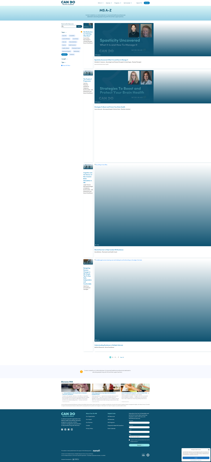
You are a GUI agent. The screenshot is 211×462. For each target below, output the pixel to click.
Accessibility (72, 35)
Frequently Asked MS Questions (116, 425)
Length (64, 59)
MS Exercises (111, 419)
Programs (117, 3)
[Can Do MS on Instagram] (68, 429)
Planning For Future (76, 48)
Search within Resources (67, 24)
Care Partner (75, 38)
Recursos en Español (66, 51)
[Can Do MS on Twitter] (65, 429)
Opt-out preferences (194, 460)
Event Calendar (111, 428)
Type (63, 62)
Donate (147, 3)
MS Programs (111, 422)
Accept (196, 457)
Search (138, 3)
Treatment (72, 54)
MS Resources (111, 416)
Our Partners (89, 422)
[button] (208, 449)
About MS (64, 35)
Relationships (76, 51)
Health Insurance (72, 45)
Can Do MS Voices (66, 38)
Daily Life (64, 41)
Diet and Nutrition (72, 41)
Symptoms (64, 54)
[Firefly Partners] (76, 459)
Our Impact (89, 419)
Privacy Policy (199, 460)
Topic (63, 32)
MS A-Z (100, 3)
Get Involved (127, 3)
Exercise (108, 3)
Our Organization (90, 416)
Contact (88, 425)
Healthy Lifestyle (65, 48)
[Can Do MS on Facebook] (62, 429)
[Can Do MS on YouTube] (72, 429)
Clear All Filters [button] (66, 65)
